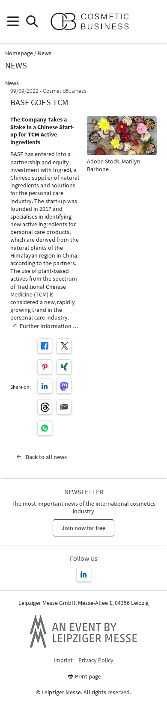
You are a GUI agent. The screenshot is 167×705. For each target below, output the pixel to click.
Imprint (63, 660)
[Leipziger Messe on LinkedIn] (83, 574)
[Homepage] (93, 21)
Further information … (49, 326)
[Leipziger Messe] (154, 21)
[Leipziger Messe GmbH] (83, 631)
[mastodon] (64, 386)
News (44, 53)
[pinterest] (44, 366)
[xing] (64, 366)
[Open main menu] (12, 21)
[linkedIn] (44, 386)
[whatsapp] (44, 428)
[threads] (44, 407)
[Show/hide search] (31, 21)
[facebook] (44, 345)
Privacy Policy (95, 660)
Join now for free (83, 528)
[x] (64, 345)
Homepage (19, 53)
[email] (64, 407)
